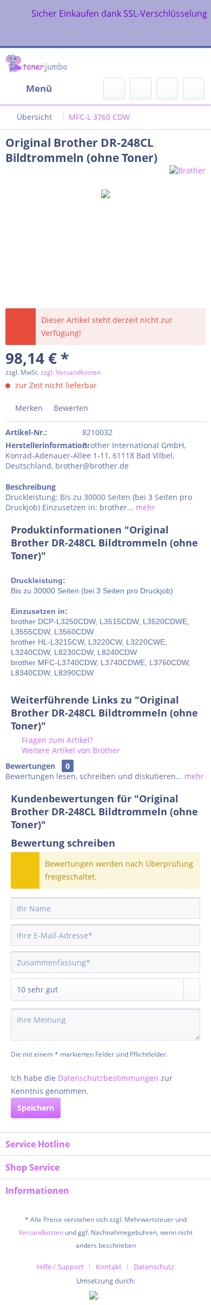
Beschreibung (30, 487)
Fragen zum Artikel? (56, 740)
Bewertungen (30, 766)
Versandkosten (40, 1232)
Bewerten (69, 408)
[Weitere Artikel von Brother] (187, 174)
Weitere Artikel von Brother (69, 750)
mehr (144, 507)
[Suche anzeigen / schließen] (114, 88)
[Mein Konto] (167, 88)
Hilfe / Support (60, 1267)
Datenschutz (154, 1267)
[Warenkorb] (194, 88)
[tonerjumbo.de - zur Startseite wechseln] (36, 62)
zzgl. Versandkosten (71, 372)
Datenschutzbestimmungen (108, 1078)
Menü (39, 88)
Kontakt (109, 1267)
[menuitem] (28, 88)
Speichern (35, 1108)
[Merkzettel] (140, 88)
